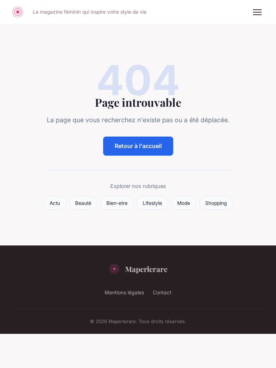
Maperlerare (146, 269)
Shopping (216, 203)
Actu (55, 203)
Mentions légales (124, 292)
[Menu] (257, 12)
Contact (162, 292)
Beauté (83, 203)
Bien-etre (117, 203)
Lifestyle (152, 203)
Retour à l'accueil (138, 146)
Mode (183, 203)
